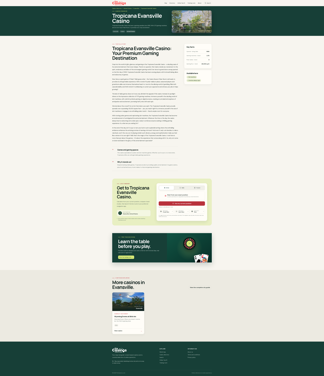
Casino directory (117, 8)
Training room (191, 3)
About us (190, 352)
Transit (198, 188)
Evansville (136, 8)
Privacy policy (191, 357)
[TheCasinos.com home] (119, 3)
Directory (172, 3)
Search (209, 3)
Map (166, 3)
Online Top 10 (181, 3)
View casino (128, 331)
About (199, 3)
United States (128, 8)
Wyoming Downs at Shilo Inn (125, 316)
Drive (167, 188)
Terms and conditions (194, 355)
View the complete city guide (200, 287)
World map (163, 352)
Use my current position (183, 203)
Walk (183, 188)
